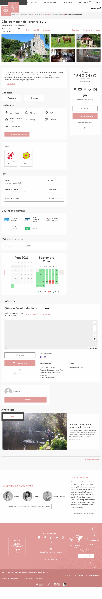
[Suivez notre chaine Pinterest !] (63, 537)
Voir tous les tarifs (84, 81)
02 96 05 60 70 (51, 560)
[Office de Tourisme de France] (57, 584)
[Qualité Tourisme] (49, 584)
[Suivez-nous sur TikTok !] (51, 537)
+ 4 (88, 55)
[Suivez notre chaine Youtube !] (57, 537)
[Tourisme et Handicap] (65, 584)
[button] (93, 2)
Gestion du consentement (10, 579)
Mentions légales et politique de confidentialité (30, 572)
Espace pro (69, 575)
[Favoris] (90, 2)
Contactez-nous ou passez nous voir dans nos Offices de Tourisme (28, 506)
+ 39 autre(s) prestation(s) (85, 99)
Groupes (81, 575)
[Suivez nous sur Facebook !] (45, 537)
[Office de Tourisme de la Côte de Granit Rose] (13, 5)
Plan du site (6, 572)
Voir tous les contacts (85, 123)
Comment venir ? (85, 556)
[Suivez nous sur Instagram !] (39, 537)
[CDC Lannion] (40, 584)
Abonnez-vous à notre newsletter (83, 513)
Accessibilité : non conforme (33, 579)
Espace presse (94, 575)
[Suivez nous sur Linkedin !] (51, 543)
